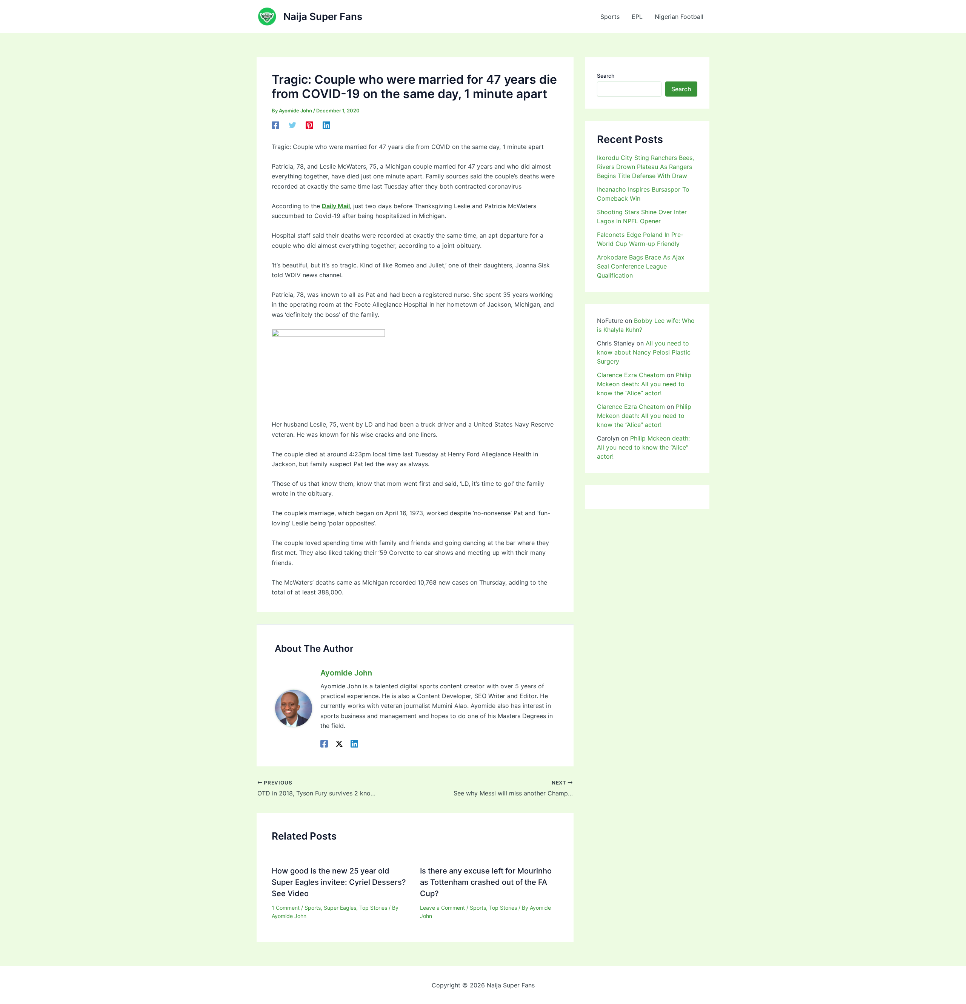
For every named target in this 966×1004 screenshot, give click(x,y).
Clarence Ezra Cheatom (631, 375)
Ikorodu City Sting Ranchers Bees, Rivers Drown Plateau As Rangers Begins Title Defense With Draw (645, 167)
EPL (637, 16)
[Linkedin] (326, 125)
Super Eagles (340, 907)
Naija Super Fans (322, 16)
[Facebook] (275, 125)
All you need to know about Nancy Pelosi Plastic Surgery (644, 352)
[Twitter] (292, 125)
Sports (610, 16)
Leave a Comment (442, 907)
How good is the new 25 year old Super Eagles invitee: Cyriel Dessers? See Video (339, 882)
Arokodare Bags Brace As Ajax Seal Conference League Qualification (641, 266)
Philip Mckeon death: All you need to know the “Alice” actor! (644, 384)
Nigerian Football (679, 16)
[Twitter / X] (339, 743)
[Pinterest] (309, 125)
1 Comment (286, 907)
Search (605, 75)
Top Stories (373, 907)
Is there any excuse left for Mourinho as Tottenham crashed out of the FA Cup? (486, 882)
